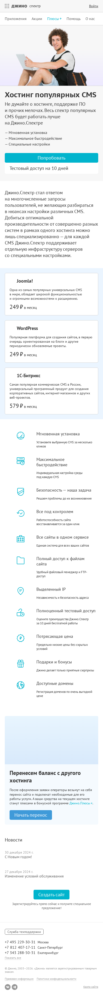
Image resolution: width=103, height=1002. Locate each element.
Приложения (16, 18)
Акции (37, 18)
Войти (93, 6)
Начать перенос (30, 815)
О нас (90, 18)
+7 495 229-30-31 (20, 941)
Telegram (14, 987)
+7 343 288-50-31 (20, 952)
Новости (13, 840)
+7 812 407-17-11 (20, 947)
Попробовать (51, 158)
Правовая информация (19, 979)
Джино (19, 6)
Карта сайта (90, 986)
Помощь (73, 18)
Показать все (13, 958)
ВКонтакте (8, 987)
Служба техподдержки (24, 932)
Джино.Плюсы (80, 803)
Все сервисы (5, 6)
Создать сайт (51, 894)
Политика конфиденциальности (56, 979)
